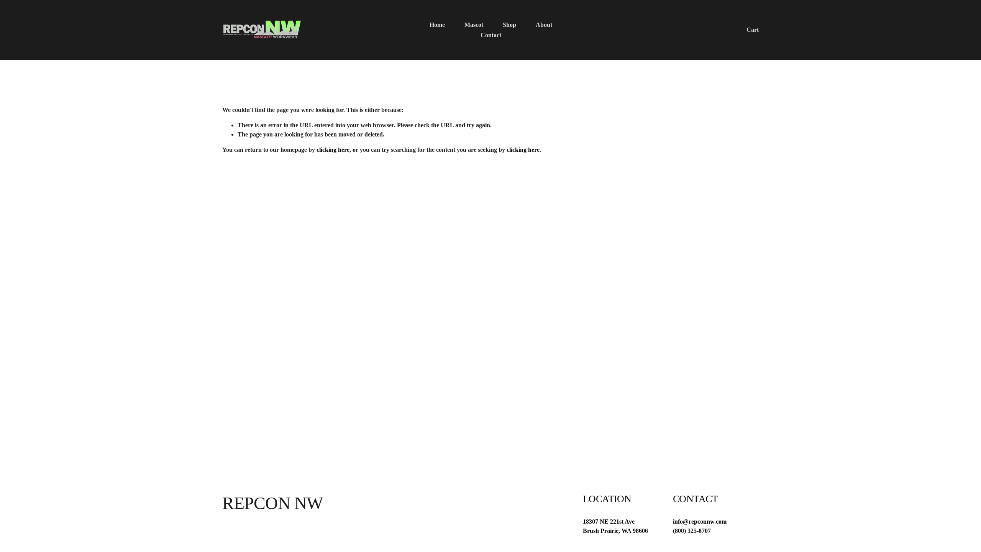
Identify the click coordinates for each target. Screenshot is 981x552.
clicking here (333, 149)
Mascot (473, 24)
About (544, 24)
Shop (509, 24)
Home (437, 24)
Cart (752, 29)
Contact (491, 35)
